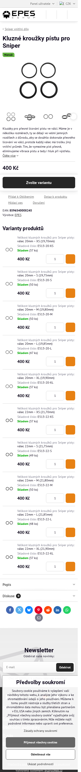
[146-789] (70, 259)
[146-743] (70, 361)
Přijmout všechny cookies (40, 742)
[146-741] (70, 327)
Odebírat (65, 667)
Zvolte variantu (39, 182)
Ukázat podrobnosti (40, 764)
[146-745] (70, 464)
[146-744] (70, 498)
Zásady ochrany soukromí (40, 731)
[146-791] (70, 430)
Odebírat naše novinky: (39, 656)
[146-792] (70, 566)
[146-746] (70, 532)
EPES (18, 215)
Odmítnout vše (40, 754)
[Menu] (72, 14)
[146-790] (70, 395)
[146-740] (70, 293)
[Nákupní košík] (62, 14)
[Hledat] (51, 14)
